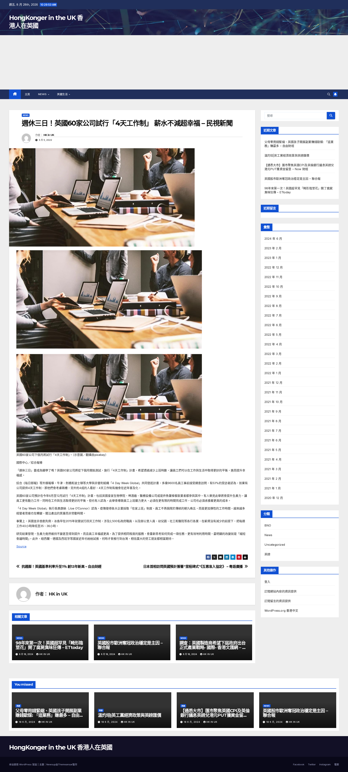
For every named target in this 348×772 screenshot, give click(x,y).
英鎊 (267, 554)
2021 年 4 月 (273, 459)
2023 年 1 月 (272, 258)
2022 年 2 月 (273, 363)
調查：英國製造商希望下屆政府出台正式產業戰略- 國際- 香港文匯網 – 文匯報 (212, 647)
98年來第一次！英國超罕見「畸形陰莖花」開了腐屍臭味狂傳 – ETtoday (49, 645)
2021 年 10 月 (273, 402)
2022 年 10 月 (273, 286)
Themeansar (65, 764)
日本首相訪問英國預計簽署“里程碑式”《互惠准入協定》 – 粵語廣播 (193, 567)
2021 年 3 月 (272, 469)
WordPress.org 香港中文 (281, 610)
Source (21, 546)
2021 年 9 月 (272, 411)
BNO (267, 525)
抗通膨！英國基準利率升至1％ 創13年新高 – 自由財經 (62, 567)
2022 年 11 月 (273, 277)
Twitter (312, 764)
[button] (328, 94)
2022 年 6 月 (273, 325)
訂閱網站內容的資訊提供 (280, 591)
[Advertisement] (174, 62)
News (43, 94)
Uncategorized (274, 544)
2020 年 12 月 (273, 498)
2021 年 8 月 (272, 421)
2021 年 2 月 (272, 478)
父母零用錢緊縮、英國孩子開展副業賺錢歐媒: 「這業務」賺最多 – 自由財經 (49, 715)
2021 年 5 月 (272, 450)
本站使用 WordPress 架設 (23, 764)
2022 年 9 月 (273, 296)
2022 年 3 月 (273, 354)
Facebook (298, 764)
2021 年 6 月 (272, 440)
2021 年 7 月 (272, 430)
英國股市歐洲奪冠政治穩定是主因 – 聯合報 (130, 645)
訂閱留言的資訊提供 (277, 601)
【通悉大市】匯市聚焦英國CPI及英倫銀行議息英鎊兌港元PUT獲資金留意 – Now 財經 (214, 715)
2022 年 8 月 (273, 306)
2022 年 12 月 (273, 267)
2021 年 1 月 (272, 488)
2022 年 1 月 (272, 373)
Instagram (325, 764)
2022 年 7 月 (273, 315)
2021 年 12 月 (273, 382)
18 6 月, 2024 (27, 722)
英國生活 (63, 94)
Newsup (51, 764)
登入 (267, 582)
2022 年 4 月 (273, 344)
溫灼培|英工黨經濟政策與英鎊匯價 (286, 155)
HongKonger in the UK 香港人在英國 (60, 747)
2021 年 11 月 (273, 392)
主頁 (27, 94)
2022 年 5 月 (273, 334)
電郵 (336, 764)
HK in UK (49, 135)
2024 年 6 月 (273, 238)
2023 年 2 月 (273, 248)
